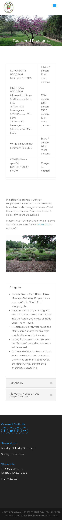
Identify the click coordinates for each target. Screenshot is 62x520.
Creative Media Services (31, 515)
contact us (43, 224)
